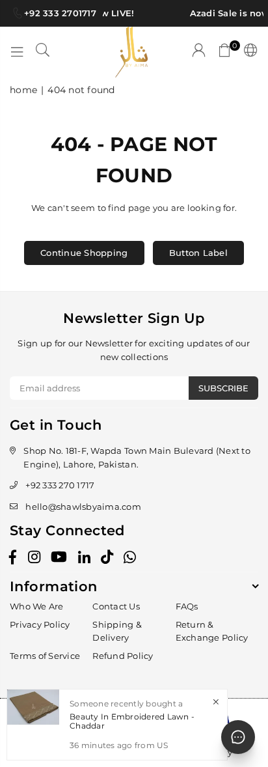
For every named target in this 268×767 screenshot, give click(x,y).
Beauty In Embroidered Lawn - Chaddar (132, 721)
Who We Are (37, 606)
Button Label (198, 252)
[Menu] (17, 52)
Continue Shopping (83, 252)
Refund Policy (122, 655)
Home (23, 90)
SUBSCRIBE (223, 388)
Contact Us (116, 606)
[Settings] (248, 52)
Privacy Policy (40, 624)
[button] (225, 52)
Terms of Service (45, 655)
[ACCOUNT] (199, 52)
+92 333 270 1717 (59, 485)
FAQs (187, 606)
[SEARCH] (43, 52)
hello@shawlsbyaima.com (83, 506)
